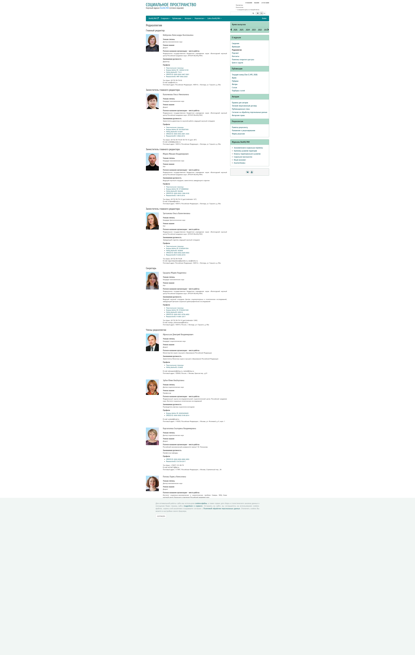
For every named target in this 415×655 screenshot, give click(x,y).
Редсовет (235, 53)
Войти (264, 18)
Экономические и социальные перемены (248, 148)
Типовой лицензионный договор (244, 106)
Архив (234, 78)
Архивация (236, 47)
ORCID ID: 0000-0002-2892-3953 (177, 459)
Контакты (235, 56)
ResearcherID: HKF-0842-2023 (177, 76)
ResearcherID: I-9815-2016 (175, 195)
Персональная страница (175, 68)
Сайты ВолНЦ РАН (213, 18)
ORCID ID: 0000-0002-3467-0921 (177, 74)
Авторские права (238, 115)
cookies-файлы (201, 503)
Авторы (234, 84)
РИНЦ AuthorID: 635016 (174, 312)
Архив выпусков (239, 24)
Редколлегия (237, 50)
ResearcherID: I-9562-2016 (175, 136)
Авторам (188, 18)
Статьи (234, 87)
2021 (266, 30)
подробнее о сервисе (193, 506)
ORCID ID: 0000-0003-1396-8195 (177, 193)
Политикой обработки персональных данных (221, 509)
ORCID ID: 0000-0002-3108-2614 (177, 415)
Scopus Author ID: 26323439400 (177, 413)
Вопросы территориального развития (247, 154)
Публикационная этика (241, 109)
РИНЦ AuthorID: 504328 (174, 191)
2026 (235, 30)
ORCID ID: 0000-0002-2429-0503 (177, 253)
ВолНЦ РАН (164, 8)
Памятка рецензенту (240, 127)
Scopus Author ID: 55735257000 (177, 129)
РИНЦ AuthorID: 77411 (174, 72)
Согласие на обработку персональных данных (249, 112)
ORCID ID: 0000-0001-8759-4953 (177, 314)
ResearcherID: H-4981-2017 (176, 316)
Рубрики (235, 81)
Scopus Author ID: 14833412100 (177, 70)
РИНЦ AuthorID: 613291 (174, 131)
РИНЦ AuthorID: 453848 (174, 250)
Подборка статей (238, 91)
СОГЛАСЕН (161, 516)
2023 (254, 30)
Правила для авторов (240, 103)
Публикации (176, 18)
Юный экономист (240, 160)
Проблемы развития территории (245, 151)
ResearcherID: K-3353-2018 (175, 255)
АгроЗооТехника (239, 163)
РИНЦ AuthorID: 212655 (174, 367)
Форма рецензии (238, 134)
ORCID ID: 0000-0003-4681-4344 (177, 134)
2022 (260, 30)
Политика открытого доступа (243, 59)
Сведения (235, 43)
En (264, 13)
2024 (248, 30)
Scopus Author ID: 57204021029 (177, 310)
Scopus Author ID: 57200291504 (177, 248)
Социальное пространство (171, 4)
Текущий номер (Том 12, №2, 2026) (244, 75)
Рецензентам (199, 18)
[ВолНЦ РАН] (247, 172)
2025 (241, 30)
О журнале (165, 18)
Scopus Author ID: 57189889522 (177, 189)
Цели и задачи (237, 63)
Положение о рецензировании (243, 130)
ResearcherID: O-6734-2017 (176, 461)
